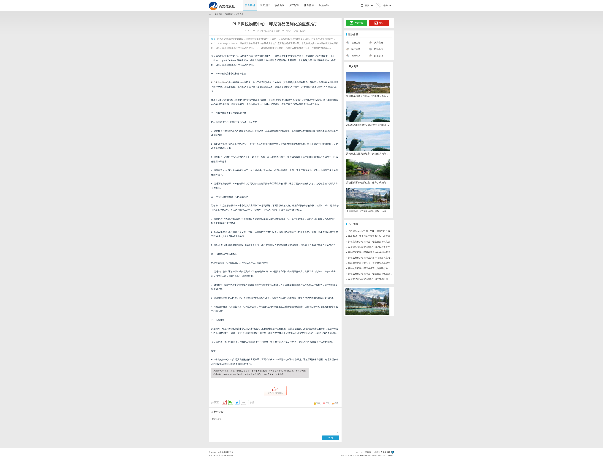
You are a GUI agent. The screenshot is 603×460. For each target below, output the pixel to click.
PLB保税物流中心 (219, 82)
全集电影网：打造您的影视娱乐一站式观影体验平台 (368, 211)
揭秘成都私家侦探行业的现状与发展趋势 (367, 268)
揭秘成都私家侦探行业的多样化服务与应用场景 (370, 257)
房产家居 (294, 5)
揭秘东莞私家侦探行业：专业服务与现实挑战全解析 (372, 241)
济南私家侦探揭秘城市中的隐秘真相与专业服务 (368, 153)
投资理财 (265, 5)
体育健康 (309, 5)
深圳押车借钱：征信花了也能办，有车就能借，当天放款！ (368, 96)
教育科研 (250, 5)
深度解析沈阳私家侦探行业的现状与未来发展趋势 (371, 247)
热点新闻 (279, 5)
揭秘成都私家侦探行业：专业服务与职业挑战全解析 (372, 273)
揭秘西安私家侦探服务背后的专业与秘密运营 (369, 252)
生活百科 (324, 5)
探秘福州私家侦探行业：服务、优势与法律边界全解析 (368, 182)
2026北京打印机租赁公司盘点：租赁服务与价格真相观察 (368, 124)
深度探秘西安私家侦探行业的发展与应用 (367, 279)
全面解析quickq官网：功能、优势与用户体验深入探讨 (373, 231)
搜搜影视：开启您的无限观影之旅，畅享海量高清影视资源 (375, 236)
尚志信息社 (227, 6)
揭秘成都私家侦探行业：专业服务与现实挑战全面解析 (373, 263)
